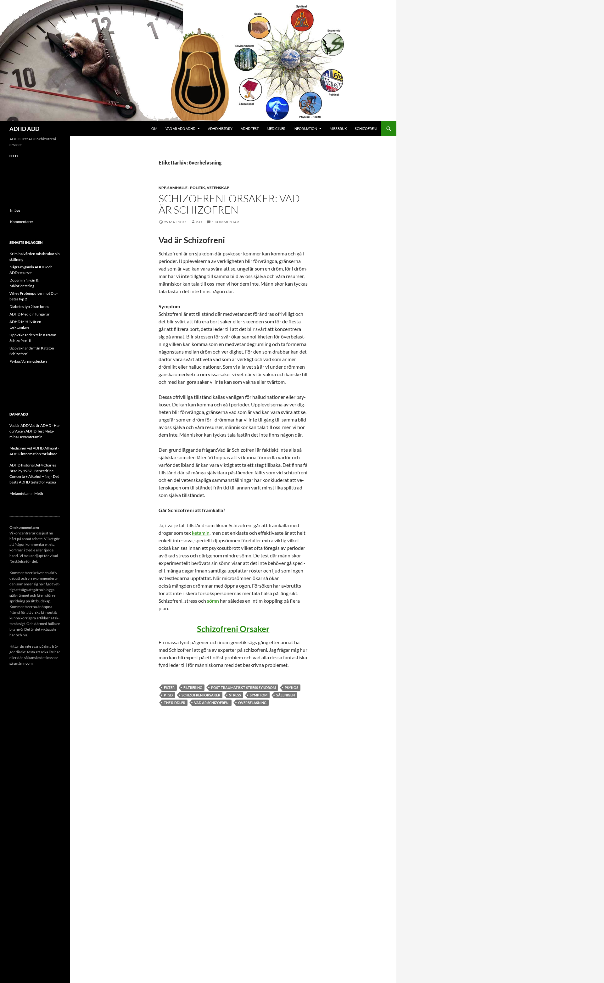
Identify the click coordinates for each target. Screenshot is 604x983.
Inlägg (15, 210)
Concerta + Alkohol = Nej (29, 476)
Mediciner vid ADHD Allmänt (33, 448)
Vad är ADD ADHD (180, 128)
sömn (213, 601)
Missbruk (338, 128)
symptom (258, 695)
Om (154, 128)
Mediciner (276, 128)
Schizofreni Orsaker (233, 629)
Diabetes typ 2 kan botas (29, 306)
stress (235, 695)
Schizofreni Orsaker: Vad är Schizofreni (229, 204)
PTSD (168, 695)
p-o (199, 222)
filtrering (192, 687)
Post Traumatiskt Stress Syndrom (243, 687)
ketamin (201, 533)
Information (305, 128)
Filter (169, 687)
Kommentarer (21, 221)
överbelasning (252, 703)
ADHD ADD (24, 128)
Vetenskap (218, 187)
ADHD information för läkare (33, 453)
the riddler (174, 703)
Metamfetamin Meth (26, 493)
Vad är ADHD (40, 425)
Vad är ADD (19, 425)
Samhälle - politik (186, 187)
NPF (162, 187)
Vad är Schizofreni (211, 703)
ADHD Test (250, 128)
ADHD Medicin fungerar (29, 314)
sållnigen (285, 695)
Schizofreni (366, 128)
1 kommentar (225, 222)
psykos (291, 687)
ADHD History (220, 128)
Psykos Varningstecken (28, 361)
